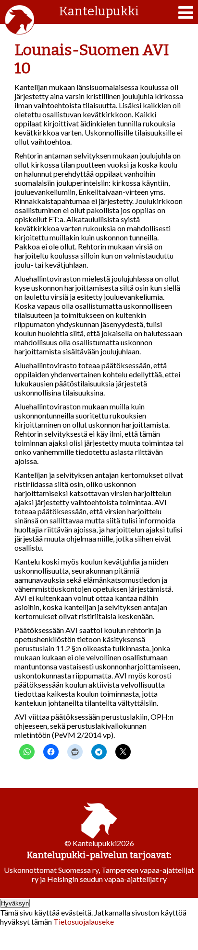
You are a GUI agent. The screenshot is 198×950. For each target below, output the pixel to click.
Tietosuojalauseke (83, 921)
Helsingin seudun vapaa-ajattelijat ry (107, 878)
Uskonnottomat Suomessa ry (51, 869)
